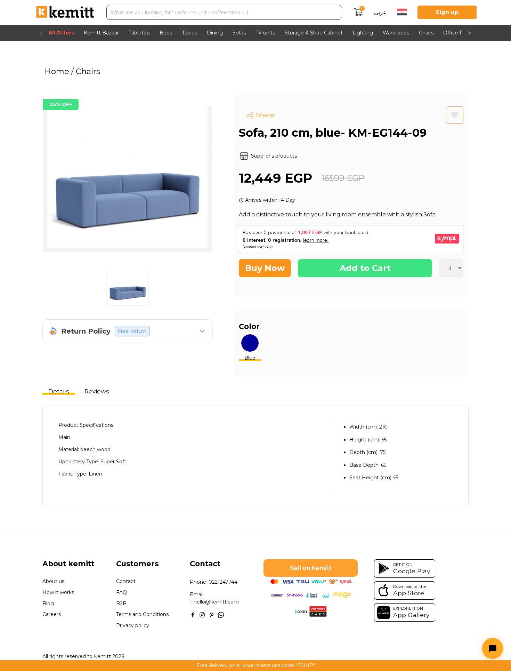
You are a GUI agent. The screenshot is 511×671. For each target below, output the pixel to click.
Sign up (447, 12)
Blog (48, 604)
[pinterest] (211, 614)
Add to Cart (365, 268)
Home (57, 71)
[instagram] (202, 614)
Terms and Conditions (142, 614)
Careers (51, 614)
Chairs (87, 71)
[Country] (402, 12)
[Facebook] (193, 614)
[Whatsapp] (221, 614)
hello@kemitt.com (216, 602)
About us (53, 581)
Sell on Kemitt (311, 568)
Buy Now (265, 268)
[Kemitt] (65, 12)
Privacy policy (132, 626)
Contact (126, 581)
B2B (121, 604)
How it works (58, 593)
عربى (380, 12)
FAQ (121, 593)
